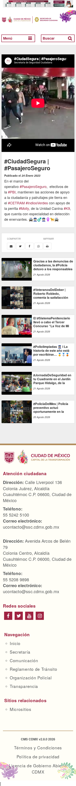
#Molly (24, 208)
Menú (7, 38)
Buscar (49, 38)
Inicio (15, 643)
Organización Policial (31, 678)
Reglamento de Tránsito (33, 669)
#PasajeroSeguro (33, 186)
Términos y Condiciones (38, 748)
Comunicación (24, 660)
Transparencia (24, 686)
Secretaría (20, 652)
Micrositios (20, 709)
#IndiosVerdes (37, 202)
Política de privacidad (38, 756)
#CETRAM (16, 202)
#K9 (67, 208)
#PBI (12, 191)
